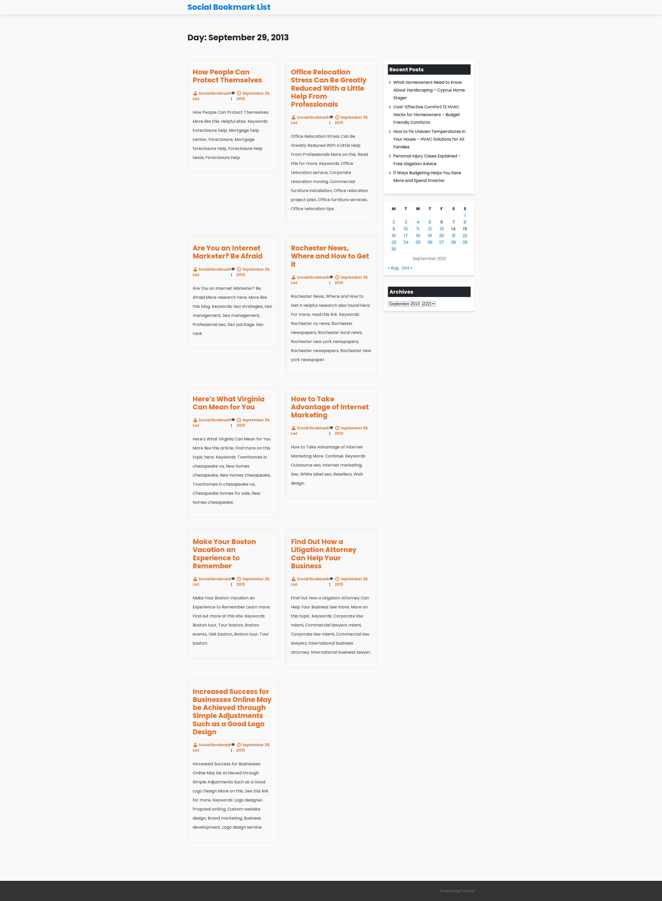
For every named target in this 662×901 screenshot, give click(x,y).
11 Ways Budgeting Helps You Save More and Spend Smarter (427, 177)
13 (441, 229)
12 (430, 229)
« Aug (393, 268)
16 (394, 236)
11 (418, 229)
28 (453, 242)
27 (441, 242)
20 (441, 236)
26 (429, 242)
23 (394, 242)
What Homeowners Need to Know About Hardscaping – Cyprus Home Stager (429, 90)
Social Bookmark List (212, 96)
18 (418, 236)
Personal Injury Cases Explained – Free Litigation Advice (427, 160)
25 (418, 242)
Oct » (407, 268)
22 (465, 236)
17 (406, 236)
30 (393, 249)
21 (453, 236)
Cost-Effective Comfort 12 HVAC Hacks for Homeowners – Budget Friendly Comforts (426, 114)
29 (465, 242)
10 (406, 229)
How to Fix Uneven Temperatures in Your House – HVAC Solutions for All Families (429, 139)
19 (430, 236)
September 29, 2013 (253, 96)
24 (406, 242)
